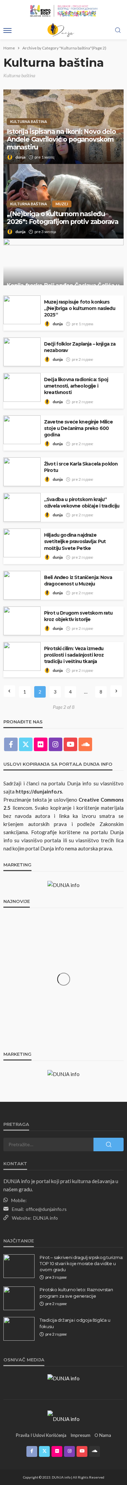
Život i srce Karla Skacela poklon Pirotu (81, 467)
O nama (102, 1435)
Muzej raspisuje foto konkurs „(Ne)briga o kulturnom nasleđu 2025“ (79, 308)
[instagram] (55, 744)
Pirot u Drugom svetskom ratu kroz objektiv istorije (78, 616)
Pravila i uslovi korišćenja (41, 1435)
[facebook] (10, 744)
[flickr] (40, 744)
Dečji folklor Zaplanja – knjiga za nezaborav (79, 347)
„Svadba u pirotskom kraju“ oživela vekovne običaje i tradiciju (82, 503)
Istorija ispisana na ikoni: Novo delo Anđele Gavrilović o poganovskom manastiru (61, 139)
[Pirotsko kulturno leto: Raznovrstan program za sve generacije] (19, 1298)
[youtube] (70, 744)
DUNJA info (45, 1218)
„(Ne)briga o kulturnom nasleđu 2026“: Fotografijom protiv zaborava (62, 218)
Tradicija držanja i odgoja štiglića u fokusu (75, 1323)
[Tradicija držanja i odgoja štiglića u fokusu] (19, 1329)
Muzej (62, 204)
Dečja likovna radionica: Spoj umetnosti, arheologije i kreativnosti (76, 386)
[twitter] (25, 744)
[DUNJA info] (63, 1418)
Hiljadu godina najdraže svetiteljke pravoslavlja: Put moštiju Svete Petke (75, 541)
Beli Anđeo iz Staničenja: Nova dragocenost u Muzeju (78, 580)
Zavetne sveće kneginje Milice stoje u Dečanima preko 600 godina (78, 428)
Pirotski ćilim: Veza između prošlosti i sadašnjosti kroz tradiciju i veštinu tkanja (74, 655)
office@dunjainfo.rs (46, 1209)
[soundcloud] (85, 744)
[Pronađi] (118, 30)
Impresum (80, 1435)
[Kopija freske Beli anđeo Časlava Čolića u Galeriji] (63, 269)
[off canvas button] (7, 30)
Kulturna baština (28, 121)
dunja (20, 157)
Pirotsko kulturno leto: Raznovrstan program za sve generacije (76, 1292)
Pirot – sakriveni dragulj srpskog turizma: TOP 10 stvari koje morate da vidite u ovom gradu (81, 1263)
